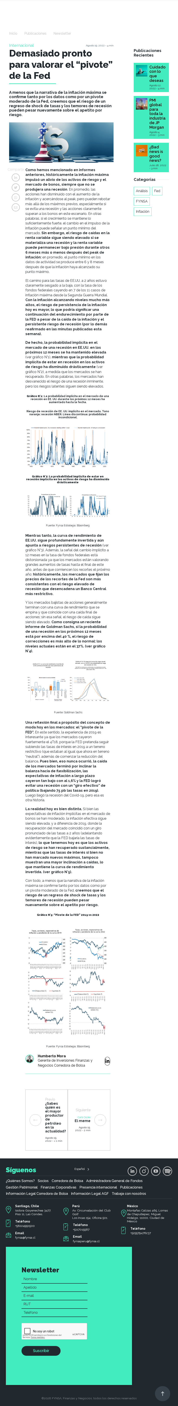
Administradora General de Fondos (114, 1181)
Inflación (142, 211)
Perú (76, 1206)
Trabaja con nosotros (129, 1194)
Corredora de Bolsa (67, 1181)
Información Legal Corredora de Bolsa (37, 1194)
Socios (43, 1181)
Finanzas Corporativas (58, 1187)
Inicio (13, 33)
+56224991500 (25, 1226)
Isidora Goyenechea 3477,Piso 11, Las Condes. (33, 1212)
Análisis (142, 191)
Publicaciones (35, 33)
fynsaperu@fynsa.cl (86, 1241)
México (132, 1206)
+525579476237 (140, 1233)
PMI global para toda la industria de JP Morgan (157, 113)
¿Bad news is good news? (156, 154)
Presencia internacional (98, 1187)
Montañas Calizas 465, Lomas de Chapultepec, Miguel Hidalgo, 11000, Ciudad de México (147, 1216)
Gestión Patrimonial (22, 1187)
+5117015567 (81, 1229)
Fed (157, 191)
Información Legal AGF (90, 1194)
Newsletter (62, 33)
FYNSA (142, 201)
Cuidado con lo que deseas (157, 74)
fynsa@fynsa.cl (25, 1237)
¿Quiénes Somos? (20, 1181)
